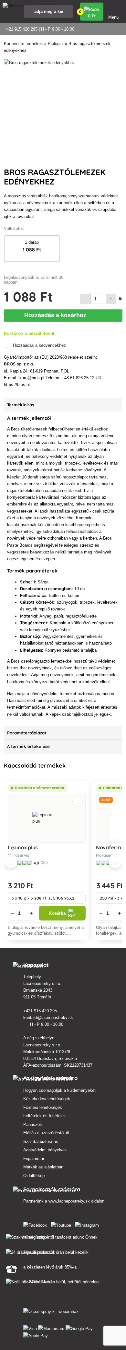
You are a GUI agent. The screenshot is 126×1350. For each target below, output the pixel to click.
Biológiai (56, 43)
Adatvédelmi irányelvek (45, 1149)
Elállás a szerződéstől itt (46, 1132)
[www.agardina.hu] (36, 1224)
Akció (105, 800)
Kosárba (57, 913)
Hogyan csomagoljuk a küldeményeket (59, 1090)
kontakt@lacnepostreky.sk (48, 1017)
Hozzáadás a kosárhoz (56, 315)
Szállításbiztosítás (40, 1141)
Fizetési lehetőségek (42, 1107)
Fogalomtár (33, 1158)
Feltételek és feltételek (44, 1115)
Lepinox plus (23, 847)
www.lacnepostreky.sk (69, 1201)
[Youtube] (62, 1224)
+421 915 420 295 (40, 1010)
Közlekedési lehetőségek (46, 1098)
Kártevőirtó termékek (23, 43)
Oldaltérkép (34, 1175)
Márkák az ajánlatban (43, 1167)
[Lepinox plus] (46, 818)
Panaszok (32, 1124)
